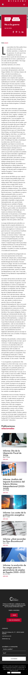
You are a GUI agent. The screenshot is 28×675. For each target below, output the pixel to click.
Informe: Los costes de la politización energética (14, 513)
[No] (26, 669)
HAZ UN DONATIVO (14, 620)
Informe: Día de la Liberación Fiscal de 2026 (12, 453)
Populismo (16, 20)
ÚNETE (14, 615)
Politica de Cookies (16, 672)
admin (6, 43)
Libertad (7, 18)
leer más (5, 459)
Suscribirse (14, 659)
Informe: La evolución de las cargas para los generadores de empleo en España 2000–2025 (14, 569)
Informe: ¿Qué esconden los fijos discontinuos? (14, 540)
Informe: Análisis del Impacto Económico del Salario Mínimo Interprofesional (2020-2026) (14, 484)
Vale (9, 672)
